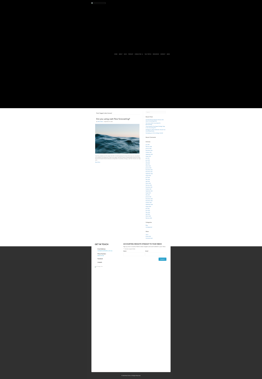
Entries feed (148, 236)
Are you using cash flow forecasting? (113, 118)
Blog (147, 225)
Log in (147, 234)
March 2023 (148, 165)
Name (125, 251)
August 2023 (148, 156)
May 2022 (148, 179)
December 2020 (149, 198)
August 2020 (148, 206)
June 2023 (148, 160)
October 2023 (148, 152)
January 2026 (148, 148)
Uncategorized (149, 227)
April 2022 (148, 181)
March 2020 (148, 216)
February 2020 (149, 218)
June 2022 (148, 177)
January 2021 (148, 196)
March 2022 (148, 183)
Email (147, 251)
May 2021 (148, 194)
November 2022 (149, 171)
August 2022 (148, 175)
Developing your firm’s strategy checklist (154, 133)
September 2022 (149, 173)
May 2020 (148, 212)
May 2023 (148, 162)
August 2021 (148, 192)
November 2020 (149, 200)
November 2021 (149, 187)
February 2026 (149, 146)
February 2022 (149, 185)
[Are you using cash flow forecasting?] (117, 138)
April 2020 (148, 214)
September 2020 (149, 204)
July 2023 (147, 158)
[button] (142, 54)
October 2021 (148, 189)
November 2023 (149, 150)
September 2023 (149, 154)
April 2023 (148, 163)
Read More (97, 162)
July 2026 (147, 144)
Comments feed (149, 238)
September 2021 (149, 191)
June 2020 (148, 210)
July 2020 (147, 208)
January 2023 (148, 167)
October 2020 (149, 202)
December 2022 (149, 169)
